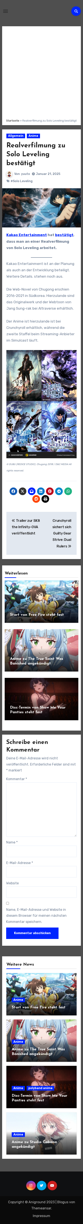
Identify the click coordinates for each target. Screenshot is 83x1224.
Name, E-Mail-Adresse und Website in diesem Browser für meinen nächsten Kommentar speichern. (36, 916)
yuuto (25, 174)
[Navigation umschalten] (5, 11)
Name (12, 842)
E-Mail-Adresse (19, 863)
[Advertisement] (41, 71)
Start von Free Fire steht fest (37, 615)
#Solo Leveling (22, 181)
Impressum (41, 1216)
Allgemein (15, 136)
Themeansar (41, 1208)
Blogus (62, 1202)
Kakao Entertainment (26, 235)
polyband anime (40, 1088)
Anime (33, 136)
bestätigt (64, 235)
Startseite (12, 120)
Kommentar (16, 779)
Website (12, 883)
